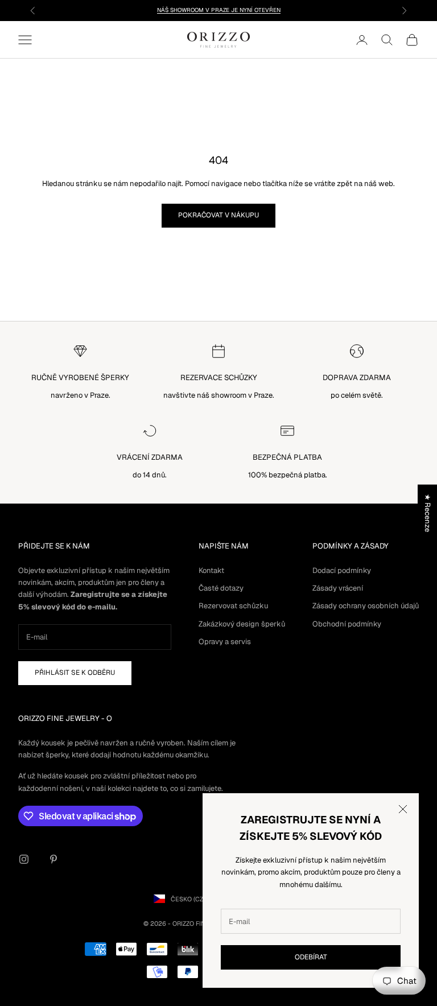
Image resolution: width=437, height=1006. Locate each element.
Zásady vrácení (337, 588)
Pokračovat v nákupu (218, 215)
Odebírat (311, 957)
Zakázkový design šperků (242, 624)
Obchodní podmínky (346, 624)
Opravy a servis (225, 641)
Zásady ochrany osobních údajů (365, 606)
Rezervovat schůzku (233, 606)
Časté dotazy (221, 588)
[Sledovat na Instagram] (24, 859)
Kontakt (211, 570)
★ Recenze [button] (427, 513)
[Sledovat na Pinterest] (53, 859)
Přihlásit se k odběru (75, 672)
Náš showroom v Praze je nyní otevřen (219, 10)
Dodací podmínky (341, 570)
